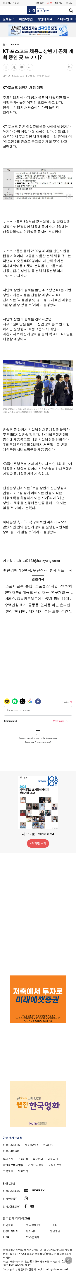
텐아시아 (31, 1231)
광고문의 (38, 1158)
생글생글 (55, 1231)
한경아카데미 (10, 1231)
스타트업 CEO (66, 19)
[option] (38, 30)
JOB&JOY (13, 44)
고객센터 (8, 1171)
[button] (69, 3)
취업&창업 (26, 19)
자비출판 (39, 2)
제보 (49, 2)
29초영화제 (32, 1237)
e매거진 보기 (38, 843)
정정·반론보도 (56, 1164)
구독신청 (23, 1158)
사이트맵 (23, 1171)
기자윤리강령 (36, 1164)
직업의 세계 (45, 19)
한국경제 (8, 1225)
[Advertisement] (38, 914)
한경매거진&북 (11, 2)
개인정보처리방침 (13, 1164)
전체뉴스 (9, 19)
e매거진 (59, 2)
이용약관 (53, 1158)
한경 (11, 1144)
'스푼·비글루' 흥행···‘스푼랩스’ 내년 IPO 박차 (38, 586)
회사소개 (8, 1158)
